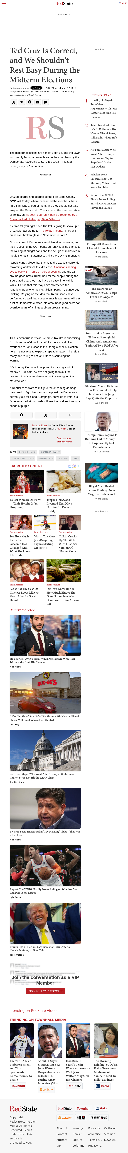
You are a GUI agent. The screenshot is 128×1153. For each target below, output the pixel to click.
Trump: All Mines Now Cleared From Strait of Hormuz (101, 248)
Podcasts (94, 1128)
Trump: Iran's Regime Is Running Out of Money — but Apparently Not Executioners (101, 441)
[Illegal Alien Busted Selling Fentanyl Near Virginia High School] (101, 472)
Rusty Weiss (101, 354)
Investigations (79, 1128)
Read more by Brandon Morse (64, 440)
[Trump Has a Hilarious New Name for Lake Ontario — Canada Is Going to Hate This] (45, 923)
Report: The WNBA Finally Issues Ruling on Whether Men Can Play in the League (44, 891)
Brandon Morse (21, 88)
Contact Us (64, 1134)
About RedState (64, 1128)
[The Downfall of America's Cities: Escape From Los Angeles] (101, 275)
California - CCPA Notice (111, 1128)
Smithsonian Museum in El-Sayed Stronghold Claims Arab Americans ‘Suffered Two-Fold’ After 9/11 (101, 341)
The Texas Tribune (50, 230)
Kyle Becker (16, 897)
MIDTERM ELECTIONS (23, 458)
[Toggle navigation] (4, 3)
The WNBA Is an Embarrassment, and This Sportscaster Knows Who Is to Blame (21, 1070)
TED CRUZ (62, 458)
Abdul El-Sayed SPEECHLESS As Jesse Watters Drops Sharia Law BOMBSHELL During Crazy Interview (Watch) (50, 1072)
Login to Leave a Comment (45, 991)
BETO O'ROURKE (27, 452)
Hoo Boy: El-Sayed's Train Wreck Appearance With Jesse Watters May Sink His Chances (42, 660)
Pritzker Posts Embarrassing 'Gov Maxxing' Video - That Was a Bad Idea (45, 833)
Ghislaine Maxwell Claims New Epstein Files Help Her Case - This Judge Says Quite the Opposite (101, 392)
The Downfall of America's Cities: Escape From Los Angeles (101, 292)
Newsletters (111, 1140)
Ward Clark (101, 256)
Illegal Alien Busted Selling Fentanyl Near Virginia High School (101, 490)
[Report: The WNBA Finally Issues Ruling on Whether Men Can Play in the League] (45, 865)
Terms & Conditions (95, 1140)
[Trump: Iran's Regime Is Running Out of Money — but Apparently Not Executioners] (101, 421)
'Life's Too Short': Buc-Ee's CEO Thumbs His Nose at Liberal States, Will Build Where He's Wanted (44, 718)
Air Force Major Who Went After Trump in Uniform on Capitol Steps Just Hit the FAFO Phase (42, 775)
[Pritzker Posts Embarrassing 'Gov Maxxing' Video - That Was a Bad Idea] (45, 807)
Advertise (94, 1134)
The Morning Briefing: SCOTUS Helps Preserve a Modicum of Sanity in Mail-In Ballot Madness (106, 1070)
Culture (77, 1140)
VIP (59, 1145)
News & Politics (79, 1134)
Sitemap (109, 1134)
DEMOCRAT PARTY (50, 452)
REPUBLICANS (45, 458)
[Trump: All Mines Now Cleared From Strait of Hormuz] (101, 230)
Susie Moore (101, 402)
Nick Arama (15, 667)
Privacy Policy (95, 1145)
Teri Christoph (17, 782)
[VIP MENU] (122, 3)
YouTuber (61, 428)
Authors (62, 1140)
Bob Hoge (15, 724)
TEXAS (75, 458)
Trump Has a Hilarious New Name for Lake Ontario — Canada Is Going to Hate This (41, 948)
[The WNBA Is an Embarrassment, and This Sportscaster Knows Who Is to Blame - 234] (22, 1040)
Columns (78, 1145)
